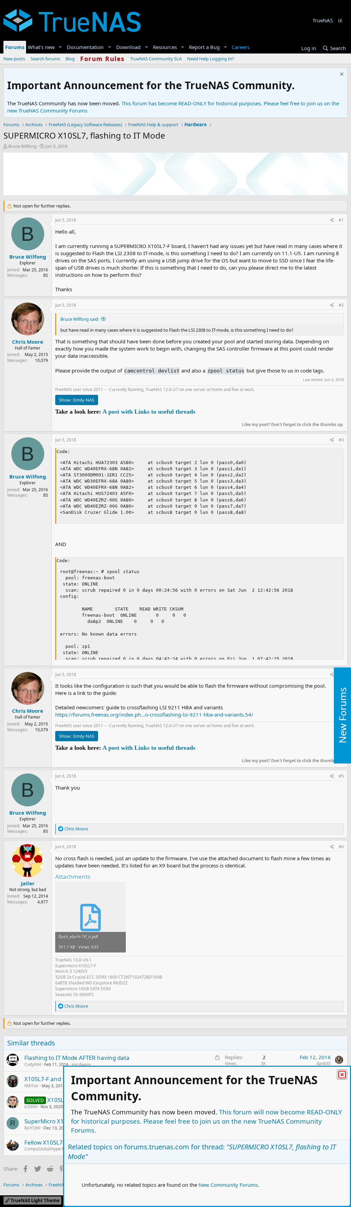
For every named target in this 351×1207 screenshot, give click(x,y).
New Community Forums (228, 1184)
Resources (165, 47)
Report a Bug (204, 47)
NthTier (31, 1086)
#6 (341, 847)
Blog (70, 59)
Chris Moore (27, 341)
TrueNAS (323, 20)
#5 (341, 776)
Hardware (81, 1064)
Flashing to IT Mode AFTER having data (77, 1058)
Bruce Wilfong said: (79, 319)
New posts (14, 59)
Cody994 (32, 1064)
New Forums (342, 716)
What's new (41, 47)
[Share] (332, 220)
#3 (341, 440)
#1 (341, 220)
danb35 (323, 1063)
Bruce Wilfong (22, 146)
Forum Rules (102, 59)
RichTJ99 (32, 1128)
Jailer (28, 883)
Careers (241, 47)
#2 (341, 305)
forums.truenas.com (156, 1146)
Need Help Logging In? (210, 59)
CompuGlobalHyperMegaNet (52, 1149)
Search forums (45, 59)
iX (340, 20)
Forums (14, 47)
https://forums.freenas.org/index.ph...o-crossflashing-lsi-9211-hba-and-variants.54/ (154, 714)
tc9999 (30, 1107)
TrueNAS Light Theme (35, 1200)
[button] (60, 47)
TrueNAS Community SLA (156, 59)
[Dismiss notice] (341, 75)
